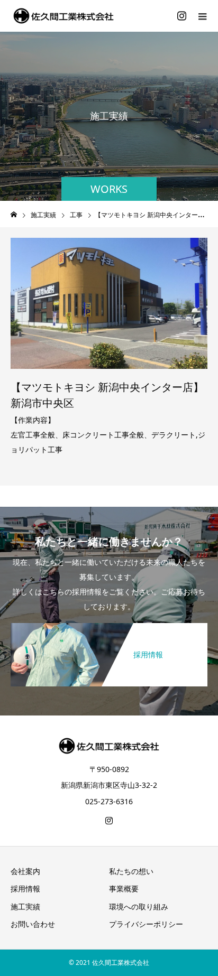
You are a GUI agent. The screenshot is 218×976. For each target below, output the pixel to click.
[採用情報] (109, 625)
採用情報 (25, 889)
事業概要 (124, 889)
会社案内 (25, 871)
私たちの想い (131, 871)
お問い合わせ (33, 924)
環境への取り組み (138, 906)
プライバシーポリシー (146, 924)
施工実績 (25, 906)
